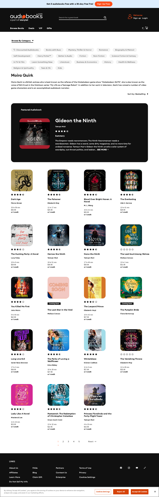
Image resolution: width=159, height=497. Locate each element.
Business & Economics (87, 62)
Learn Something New (42, 62)
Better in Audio (65, 56)
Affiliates (13, 473)
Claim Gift (37, 477)
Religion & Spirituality (24, 68)
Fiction (83, 56)
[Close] (155, 491)
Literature (64, 62)
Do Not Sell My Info (18, 482)
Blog (35, 473)
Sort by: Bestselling (137, 94)
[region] (79, 492)
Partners (60, 468)
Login (145, 18)
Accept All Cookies (139, 492)
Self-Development (22, 56)
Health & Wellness (126, 62)
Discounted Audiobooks (27, 50)
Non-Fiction (98, 56)
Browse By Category (21, 41)
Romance (103, 50)
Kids (60, 68)
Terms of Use (85, 468)
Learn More (14, 477)
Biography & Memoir (124, 50)
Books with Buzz (53, 50)
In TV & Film (19, 62)
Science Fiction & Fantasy (124, 56)
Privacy (82, 473)
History (107, 62)
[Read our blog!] (145, 475)
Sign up (137, 18)
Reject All (121, 492)
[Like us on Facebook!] (121, 475)
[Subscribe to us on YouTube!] (137, 475)
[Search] (105, 17)
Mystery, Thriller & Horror (80, 50)
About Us (13, 468)
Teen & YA (45, 68)
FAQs (35, 468)
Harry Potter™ (44, 56)
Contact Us (61, 473)
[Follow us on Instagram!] (129, 475)
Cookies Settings (87, 477)
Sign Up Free (103, 4)
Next (91, 442)
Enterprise (60, 477)
